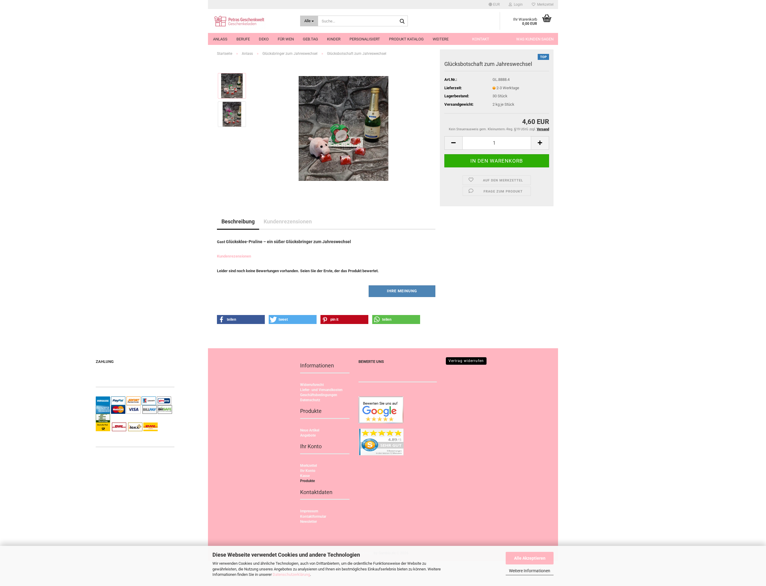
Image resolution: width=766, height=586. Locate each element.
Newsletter (308, 522)
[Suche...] (402, 21)
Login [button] (517, 4)
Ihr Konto (307, 471)
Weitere (441, 39)
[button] (494, 4)
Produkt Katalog (406, 39)
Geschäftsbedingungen (318, 395)
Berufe (243, 39)
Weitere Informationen (529, 570)
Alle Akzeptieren (529, 558)
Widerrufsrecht (312, 385)
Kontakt (480, 39)
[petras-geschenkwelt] (251, 21)
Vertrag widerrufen (466, 361)
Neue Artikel (309, 430)
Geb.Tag (310, 39)
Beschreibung (238, 221)
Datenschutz (310, 400)
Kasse (305, 476)
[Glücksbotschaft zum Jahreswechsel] (343, 128)
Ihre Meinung (402, 291)
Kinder (334, 39)
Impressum (309, 511)
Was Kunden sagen (535, 39)
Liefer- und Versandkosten (321, 390)
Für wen (286, 39)
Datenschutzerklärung (291, 574)
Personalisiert (364, 39)
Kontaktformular (313, 516)
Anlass (220, 39)
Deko (264, 39)
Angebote (308, 435)
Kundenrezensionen (288, 221)
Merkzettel (544, 4)
